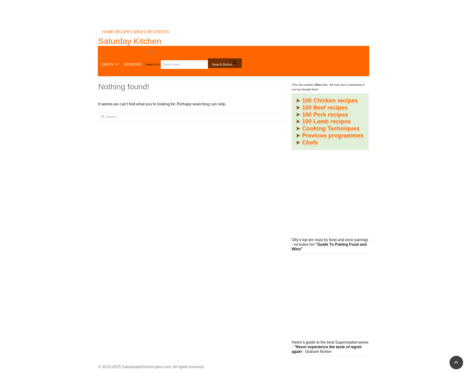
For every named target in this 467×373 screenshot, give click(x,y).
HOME (108, 32)
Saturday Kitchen (129, 41)
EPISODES (132, 64)
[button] (194, 52)
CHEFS (107, 64)
